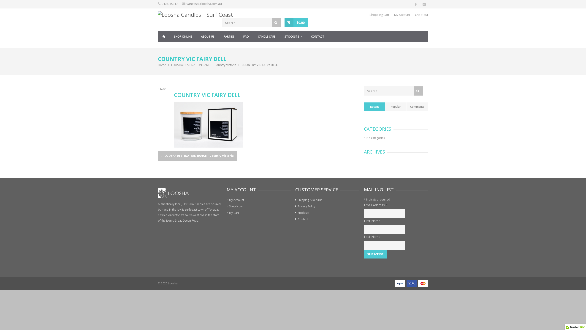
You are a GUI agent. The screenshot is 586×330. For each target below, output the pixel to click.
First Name (372, 221)
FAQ (246, 36)
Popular (396, 107)
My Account (402, 15)
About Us (207, 36)
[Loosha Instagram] (424, 4)
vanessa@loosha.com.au (204, 4)
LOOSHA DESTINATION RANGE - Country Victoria (203, 65)
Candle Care (266, 36)
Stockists (292, 36)
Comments (417, 107)
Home (163, 36)
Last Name (372, 236)
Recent (374, 107)
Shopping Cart (379, 15)
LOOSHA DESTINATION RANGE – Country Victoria (197, 156)
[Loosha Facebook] (416, 4)
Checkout (421, 15)
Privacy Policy (306, 206)
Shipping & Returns (310, 200)
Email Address (376, 205)
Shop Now (235, 206)
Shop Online (183, 36)
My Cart (234, 213)
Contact (317, 36)
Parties (229, 36)
